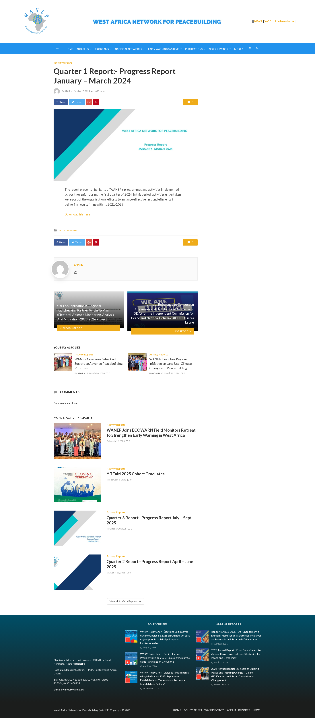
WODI (268, 21)
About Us (83, 49)
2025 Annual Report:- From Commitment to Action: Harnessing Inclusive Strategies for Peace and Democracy (236, 654)
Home (69, 49)
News (256, 710)
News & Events (218, 49)
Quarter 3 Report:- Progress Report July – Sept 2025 (149, 520)
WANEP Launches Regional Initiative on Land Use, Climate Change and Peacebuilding (170, 363)
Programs (102, 49)
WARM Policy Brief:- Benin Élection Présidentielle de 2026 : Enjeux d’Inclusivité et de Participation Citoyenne (165, 657)
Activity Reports (63, 63)
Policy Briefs (193, 710)
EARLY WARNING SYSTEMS (163, 49)
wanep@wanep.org (73, 689)
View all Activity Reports (124, 601)
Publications (194, 49)
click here (79, 663)
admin (68, 91)
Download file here (77, 214)
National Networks (128, 49)
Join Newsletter (284, 21)
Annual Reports (238, 710)
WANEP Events (214, 710)
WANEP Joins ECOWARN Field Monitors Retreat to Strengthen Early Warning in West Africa (151, 433)
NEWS (258, 21)
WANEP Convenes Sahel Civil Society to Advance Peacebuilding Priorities (99, 363)
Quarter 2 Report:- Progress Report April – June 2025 (150, 564)
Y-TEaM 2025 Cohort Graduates (136, 473)
